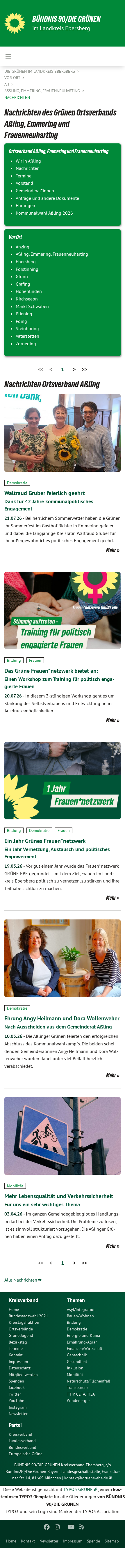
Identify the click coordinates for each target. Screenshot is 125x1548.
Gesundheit (77, 1361)
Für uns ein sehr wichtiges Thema (42, 1204)
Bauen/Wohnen (80, 1316)
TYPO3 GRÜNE (78, 1489)
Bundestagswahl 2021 (28, 1316)
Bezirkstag (18, 1342)
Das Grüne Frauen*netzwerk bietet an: (51, 671)
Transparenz (77, 1387)
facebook (17, 1387)
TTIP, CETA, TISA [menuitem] (81, 1394)
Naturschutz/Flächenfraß (88, 1381)
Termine (16, 1348)
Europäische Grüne (25, 1453)
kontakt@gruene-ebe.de (86, 1478)
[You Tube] (71, 1527)
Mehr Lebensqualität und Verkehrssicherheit (58, 1196)
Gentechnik (77, 1354)
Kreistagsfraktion (24, 1322)
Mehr (111, 550)
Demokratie (17, 482)
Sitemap (112, 1541)
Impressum (72, 1541)
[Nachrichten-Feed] (81, 1527)
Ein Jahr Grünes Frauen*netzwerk (45, 841)
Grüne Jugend (21, 1335)
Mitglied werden (23, 1374)
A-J (7, 84)
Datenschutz (20, 1368)
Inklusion (75, 1368)
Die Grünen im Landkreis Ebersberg (40, 71)
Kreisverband (20, 1434)
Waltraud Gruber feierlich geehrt (44, 493)
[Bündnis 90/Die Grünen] (14, 23)
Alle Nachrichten (20, 1280)
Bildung (14, 660)
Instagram (17, 1407)
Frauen (35, 660)
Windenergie (78, 1400)
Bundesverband (22, 1447)
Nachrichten (17, 97)
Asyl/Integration (81, 1309)
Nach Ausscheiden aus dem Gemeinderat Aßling (58, 1026)
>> (84, 369)
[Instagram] (57, 1527)
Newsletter (49, 1541)
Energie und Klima (83, 1335)
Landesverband (22, 1440)
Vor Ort (12, 77)
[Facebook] (46, 1527)
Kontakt (28, 1541)
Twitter (15, 1394)
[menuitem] (11, 1541)
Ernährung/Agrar (82, 1342)
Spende (93, 1541)
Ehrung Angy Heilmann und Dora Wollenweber (61, 1018)
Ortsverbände (21, 1329)
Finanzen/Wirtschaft (84, 1348)
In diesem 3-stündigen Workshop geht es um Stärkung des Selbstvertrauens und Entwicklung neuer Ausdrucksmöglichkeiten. (59, 703)
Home (11, 1541)
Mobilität (15, 1185)
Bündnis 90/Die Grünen (66, 19)
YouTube (16, 1400)
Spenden (16, 1381)
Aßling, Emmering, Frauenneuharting (42, 90)
